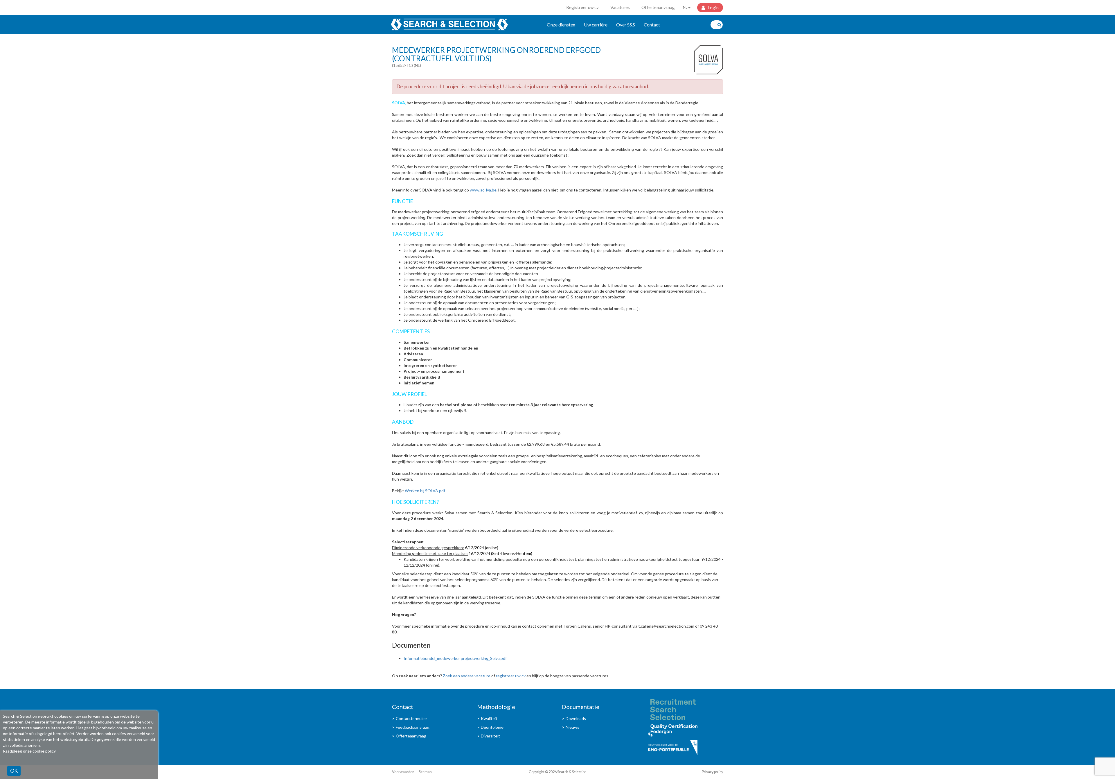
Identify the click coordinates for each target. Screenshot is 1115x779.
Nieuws (572, 727)
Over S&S (625, 24)
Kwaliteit (489, 718)
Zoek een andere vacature (466, 675)
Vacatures (620, 7)
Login (713, 7)
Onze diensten (561, 24)
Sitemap (425, 772)
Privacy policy (712, 772)
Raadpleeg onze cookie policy (29, 750)
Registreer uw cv (582, 7)
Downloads (576, 718)
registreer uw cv (511, 675)
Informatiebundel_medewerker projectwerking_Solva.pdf (455, 658)
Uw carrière (595, 24)
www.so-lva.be (483, 189)
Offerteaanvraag (658, 7)
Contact (652, 24)
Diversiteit (490, 735)
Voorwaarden (403, 772)
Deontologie (492, 727)
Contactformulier (411, 718)
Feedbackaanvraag (412, 727)
